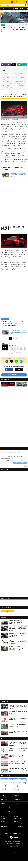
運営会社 (3, 816)
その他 (16, 811)
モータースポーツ (5, 807)
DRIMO (20, 786)
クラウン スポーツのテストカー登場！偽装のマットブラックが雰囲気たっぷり (14, 82)
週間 (7, 611)
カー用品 (3, 803)
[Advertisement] (14, 48)
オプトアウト (4, 821)
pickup (3, 601)
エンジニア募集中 (18, 826)
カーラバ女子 (5, 779)
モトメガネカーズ (14, 779)
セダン (19, 124)
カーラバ (11, 782)
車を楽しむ (22, 8)
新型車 (8, 601)
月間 (21, 611)
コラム (8, 789)
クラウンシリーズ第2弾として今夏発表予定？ (14, 78)
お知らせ (3, 824)
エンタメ (17, 803)
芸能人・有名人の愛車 (20, 782)
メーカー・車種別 (10, 10)
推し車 (3, 789)
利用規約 (25, 466)
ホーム (2, 8)
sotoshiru (9, 786)
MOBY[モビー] (3, 10)
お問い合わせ (17, 821)
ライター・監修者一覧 (19, 824)
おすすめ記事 (23, 779)
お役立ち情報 (15, 8)
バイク (3, 786)
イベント (17, 807)
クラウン (18, 10)
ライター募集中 (4, 826)
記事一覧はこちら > (12, 353)
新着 (12, 601)
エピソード (4, 782)
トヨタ (15, 10)
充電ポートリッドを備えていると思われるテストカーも (14, 86)
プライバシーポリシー (19, 818)
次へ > (17, 338)
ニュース (8, 8)
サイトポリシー (4, 818)
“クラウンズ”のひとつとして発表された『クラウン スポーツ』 (14, 74)
